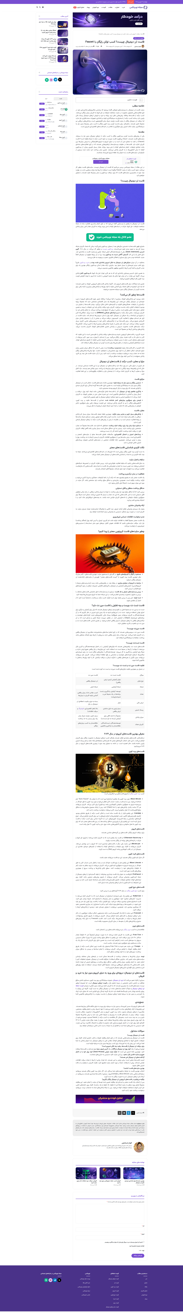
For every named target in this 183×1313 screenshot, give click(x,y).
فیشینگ (81, 708)
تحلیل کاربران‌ (144, 1291)
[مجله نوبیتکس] (138, 7)
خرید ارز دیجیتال (118, 980)
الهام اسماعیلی (137, 46)
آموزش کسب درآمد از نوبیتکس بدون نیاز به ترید (110, 1182)
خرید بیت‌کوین (84, 262)
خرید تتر (101, 162)
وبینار (146, 1299)
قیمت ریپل (116, 1303)
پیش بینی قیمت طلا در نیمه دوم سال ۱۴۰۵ (47, 23)
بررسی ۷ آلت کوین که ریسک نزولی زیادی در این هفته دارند (48, 40)
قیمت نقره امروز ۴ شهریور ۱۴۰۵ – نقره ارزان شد (48, 48)
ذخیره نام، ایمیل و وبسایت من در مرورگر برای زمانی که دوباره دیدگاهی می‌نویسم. (124, 1242)
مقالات (138, 34)
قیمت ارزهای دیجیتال (113, 1279)
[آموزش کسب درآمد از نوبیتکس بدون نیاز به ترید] (110, 1173)
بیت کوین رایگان (135, 794)
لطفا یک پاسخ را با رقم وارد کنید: (136, 1246)
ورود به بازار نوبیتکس (85, 1279)
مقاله (111, 7)
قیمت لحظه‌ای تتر (131, 159)
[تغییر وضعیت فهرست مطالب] (140, 100)
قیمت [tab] (60, 99)
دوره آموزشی (95, 7)
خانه (142, 34)
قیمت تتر (116, 1283)
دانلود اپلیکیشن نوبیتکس (84, 1287)
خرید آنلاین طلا (86, 1283)
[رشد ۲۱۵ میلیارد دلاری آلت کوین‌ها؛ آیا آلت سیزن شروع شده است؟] (63, 58)
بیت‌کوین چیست (107, 249)
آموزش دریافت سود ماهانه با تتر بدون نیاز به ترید (87, 1182)
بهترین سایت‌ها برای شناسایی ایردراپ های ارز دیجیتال (134, 1182)
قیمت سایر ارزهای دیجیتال (112, 1307)
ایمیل (142, 1234)
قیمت (104, 7)
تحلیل (117, 7)
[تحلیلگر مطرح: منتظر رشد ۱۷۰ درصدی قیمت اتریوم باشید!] (63, 33)
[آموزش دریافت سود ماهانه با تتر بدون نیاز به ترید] (86, 1173)
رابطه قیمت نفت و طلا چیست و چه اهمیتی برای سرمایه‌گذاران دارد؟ (110, 2)
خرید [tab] (46, 99)
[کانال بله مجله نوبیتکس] (110, 239)
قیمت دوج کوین (115, 1295)
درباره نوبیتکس (86, 1291)
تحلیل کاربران (79, 7)
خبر (124, 7)
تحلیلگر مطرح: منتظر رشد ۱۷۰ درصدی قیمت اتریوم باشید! (48, 31)
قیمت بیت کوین (115, 1287)
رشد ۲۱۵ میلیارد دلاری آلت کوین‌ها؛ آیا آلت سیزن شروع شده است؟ (48, 58)
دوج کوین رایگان (132, 891)
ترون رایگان (127, 929)
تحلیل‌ (145, 1283)
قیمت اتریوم (116, 1291)
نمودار (42, 103)
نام (143, 1226)
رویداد (88, 7)
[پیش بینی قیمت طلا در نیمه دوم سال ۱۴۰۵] (63, 24)
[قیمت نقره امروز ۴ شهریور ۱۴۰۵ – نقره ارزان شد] (63, 50)
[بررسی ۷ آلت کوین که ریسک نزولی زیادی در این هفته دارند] (63, 41)
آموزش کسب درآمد (130, 34)
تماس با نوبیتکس (86, 1295)
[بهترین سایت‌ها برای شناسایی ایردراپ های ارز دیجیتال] (133, 1173)
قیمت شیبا (116, 1299)
